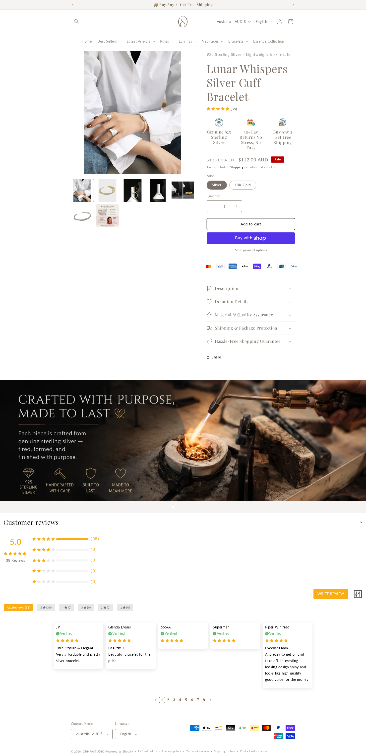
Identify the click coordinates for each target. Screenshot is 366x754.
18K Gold (243, 185)
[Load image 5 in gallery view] (183, 190)
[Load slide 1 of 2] (173, 507)
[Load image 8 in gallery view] (107, 215)
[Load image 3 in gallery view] (132, 190)
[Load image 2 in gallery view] (107, 190)
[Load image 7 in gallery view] (82, 215)
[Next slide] (192, 506)
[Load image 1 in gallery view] (82, 190)
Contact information (253, 751)
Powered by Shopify (119, 751)
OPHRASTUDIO (94, 751)
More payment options (251, 250)
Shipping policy (224, 751)
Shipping (237, 167)
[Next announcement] (293, 4)
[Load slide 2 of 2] (180, 507)
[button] (76, 21)
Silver (217, 185)
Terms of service (197, 751)
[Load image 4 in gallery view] (157, 190)
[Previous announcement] (72, 4)
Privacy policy (171, 751)
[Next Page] (210, 700)
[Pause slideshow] (205, 506)
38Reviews (15, 560)
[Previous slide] (160, 506)
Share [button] (216, 357)
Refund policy (147, 751)
